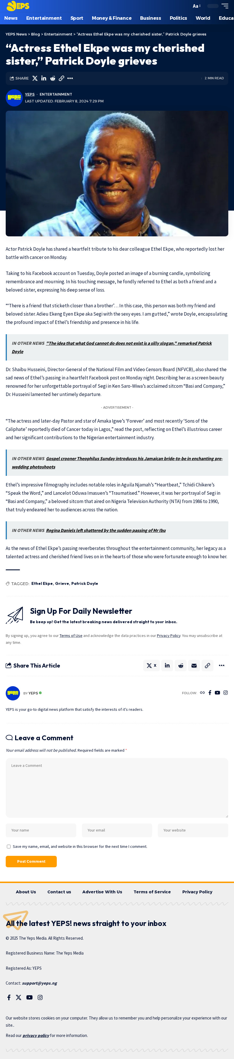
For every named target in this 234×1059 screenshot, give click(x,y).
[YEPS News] (18, 6)
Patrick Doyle (84, 583)
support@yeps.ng (39, 983)
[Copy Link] (61, 78)
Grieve (62, 583)
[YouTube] (217, 693)
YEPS (30, 94)
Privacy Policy (168, 635)
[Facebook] (210, 693)
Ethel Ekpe (42, 583)
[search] (185, 6)
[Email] (194, 665)
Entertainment (56, 94)
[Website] (202, 693)
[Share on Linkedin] (44, 78)
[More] (70, 78)
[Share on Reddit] (53, 78)
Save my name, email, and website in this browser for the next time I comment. (80, 846)
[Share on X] (35, 78)
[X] (18, 997)
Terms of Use (71, 635)
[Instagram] (225, 693)
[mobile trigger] (223, 6)
